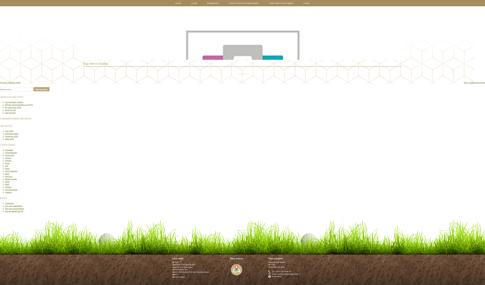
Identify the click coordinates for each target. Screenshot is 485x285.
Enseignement (213, 3)
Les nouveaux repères (14, 102)
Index (7, 168)
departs (8, 160)
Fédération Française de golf (183, 265)
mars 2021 (9, 131)
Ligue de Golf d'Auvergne (182, 267)
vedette (8, 192)
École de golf (10, 110)
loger (7, 174)
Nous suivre (277, 276)
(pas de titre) (10, 113)
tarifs (7, 184)
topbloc (8, 187)
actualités (9, 150)
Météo (175, 274)
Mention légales (178, 277)
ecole (7, 163)
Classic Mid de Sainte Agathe (281, 3)
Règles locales (11, 179)
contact (8, 158)
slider (7, 182)
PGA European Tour (180, 269)
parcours (8, 176)
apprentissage (11, 153)
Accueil (178, 3)
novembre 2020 (11, 136)
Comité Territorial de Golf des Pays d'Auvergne (190, 272)
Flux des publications (13, 206)
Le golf (194, 3)
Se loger (175, 262)
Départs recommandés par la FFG (19, 105)
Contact (306, 3)
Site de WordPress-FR (14, 211)
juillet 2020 (9, 139)
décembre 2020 (11, 134)
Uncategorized (11, 190)
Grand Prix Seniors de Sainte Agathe (244, 3)
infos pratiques (11, 171)
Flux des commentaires (14, 209)
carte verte (9, 155)
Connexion (9, 203)
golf (6, 166)
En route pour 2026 (13, 107)
